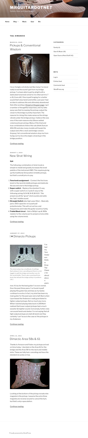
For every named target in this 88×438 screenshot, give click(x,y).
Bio (39, 21)
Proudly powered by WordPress (20, 433)
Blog (15, 21)
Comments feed (59, 85)
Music (24, 21)
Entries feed (58, 81)
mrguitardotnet (31, 7)
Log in (56, 77)
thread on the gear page (34, 105)
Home (7, 21)
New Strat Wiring (21, 155)
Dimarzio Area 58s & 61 (25, 339)
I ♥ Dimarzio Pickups (23, 236)
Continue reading (17, 144)
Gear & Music (58, 51)
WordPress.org (59, 89)
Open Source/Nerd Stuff (62, 55)
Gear (32, 21)
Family (56, 47)
